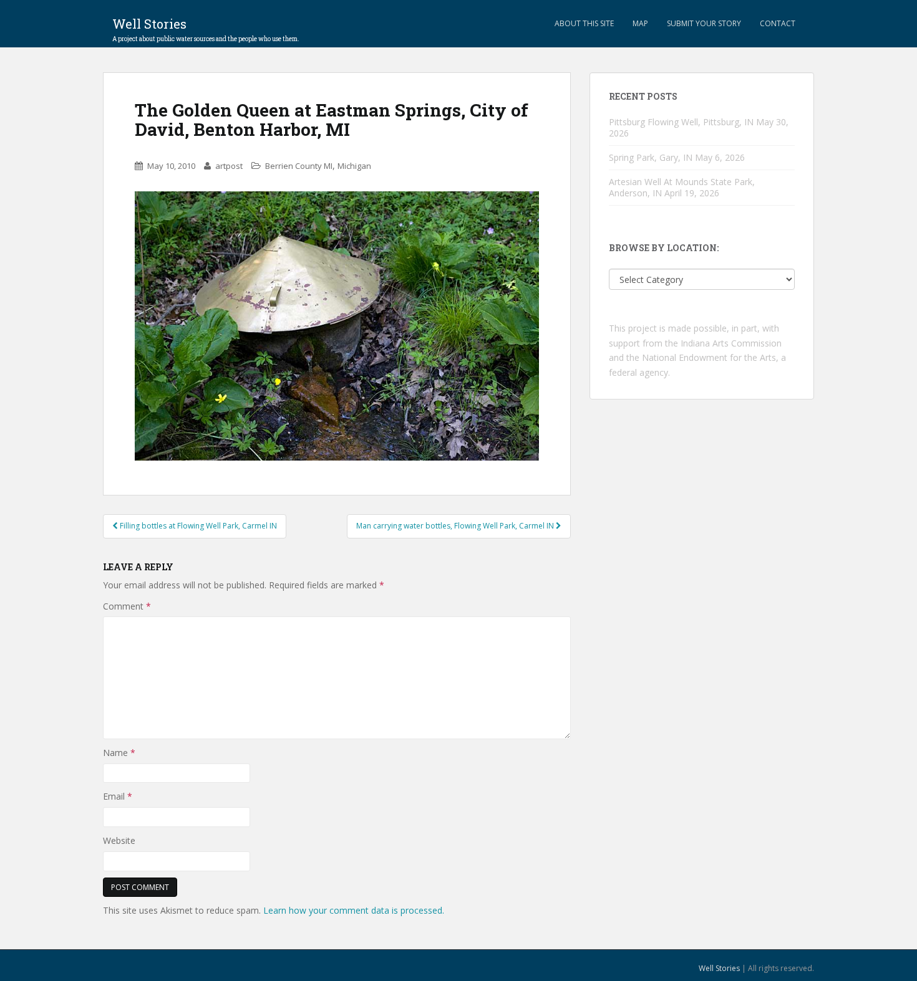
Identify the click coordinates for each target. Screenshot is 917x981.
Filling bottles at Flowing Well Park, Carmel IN (197, 525)
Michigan (354, 165)
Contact (777, 23)
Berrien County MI (298, 165)
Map (640, 23)
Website (119, 840)
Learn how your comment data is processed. (353, 910)
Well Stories (205, 27)
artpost (229, 165)
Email (117, 796)
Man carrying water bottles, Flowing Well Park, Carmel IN (456, 525)
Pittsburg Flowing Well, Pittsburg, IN (681, 122)
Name (119, 752)
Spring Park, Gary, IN (650, 157)
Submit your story (704, 23)
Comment (127, 606)
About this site (584, 23)
